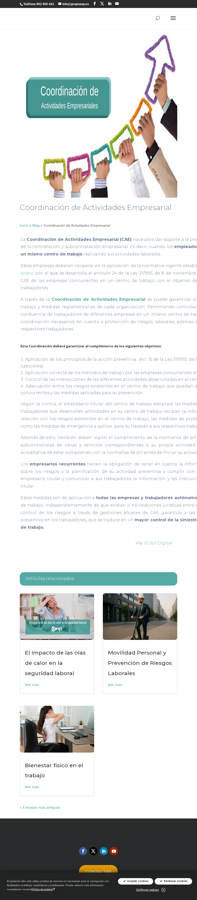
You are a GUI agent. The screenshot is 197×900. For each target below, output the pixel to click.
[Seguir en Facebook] (94, 4)
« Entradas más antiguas (40, 807)
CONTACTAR (98, 871)
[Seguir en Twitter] (102, 4)
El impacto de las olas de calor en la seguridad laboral (55, 662)
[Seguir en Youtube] (114, 851)
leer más (32, 685)
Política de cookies (41, 889)
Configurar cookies (147, 890)
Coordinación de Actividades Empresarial (99, 299)
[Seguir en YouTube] (117, 4)
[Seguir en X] (93, 851)
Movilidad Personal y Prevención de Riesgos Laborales (140, 662)
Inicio (24, 225)
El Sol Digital (158, 543)
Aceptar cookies (137, 881)
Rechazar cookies (175, 881)
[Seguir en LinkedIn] (109, 4)
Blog (36, 225)
